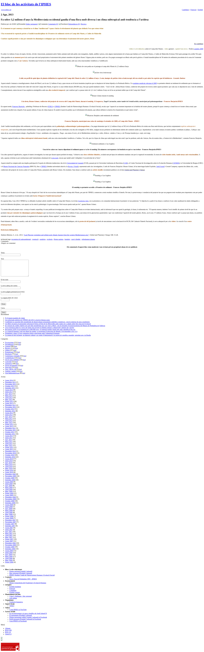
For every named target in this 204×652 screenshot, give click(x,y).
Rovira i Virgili (73, 166)
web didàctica (140, 49)
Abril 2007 (8, 535)
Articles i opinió (10, 371)
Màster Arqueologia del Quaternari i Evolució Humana (27, 583)
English (200, 10)
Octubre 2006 (9, 547)
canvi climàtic (75, 239)
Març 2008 (8, 514)
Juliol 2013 (9, 392)
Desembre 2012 (10, 405)
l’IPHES (57, 106)
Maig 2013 (8, 396)
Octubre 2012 (9, 409)
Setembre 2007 (10, 526)
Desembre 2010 (10, 451)
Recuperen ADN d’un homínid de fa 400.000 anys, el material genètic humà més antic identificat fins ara (40, 329)
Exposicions (9, 352)
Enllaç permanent (32, 24)
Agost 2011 (9, 436)
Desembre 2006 (10, 543)
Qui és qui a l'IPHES (12, 360)
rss (19, 342)
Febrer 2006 (9, 562)
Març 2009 (8, 491)
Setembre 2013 (10, 388)
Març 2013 (8, 399)
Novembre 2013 (10, 384)
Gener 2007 (9, 541)
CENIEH (176, 163)
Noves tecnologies (11, 365)
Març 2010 (8, 468)
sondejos (43, 239)
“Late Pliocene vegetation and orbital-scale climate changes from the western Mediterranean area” (56, 235)
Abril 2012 (8, 420)
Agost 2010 (9, 459)
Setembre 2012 (10, 411)
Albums (7, 628)
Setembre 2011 (10, 434)
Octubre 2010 (9, 455)
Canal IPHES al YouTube (18, 610)
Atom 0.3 (8, 634)
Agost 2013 (9, 390)
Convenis (8, 362)
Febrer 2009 (9, 493)
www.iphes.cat (6, 10)
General (7, 346)
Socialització (9, 344)
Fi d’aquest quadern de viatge (15, 318)
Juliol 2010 (9, 461)
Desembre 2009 (10, 474)
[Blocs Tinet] (2, 638)
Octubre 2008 (9, 501)
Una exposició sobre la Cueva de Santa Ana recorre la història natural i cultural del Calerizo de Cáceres (39, 327)
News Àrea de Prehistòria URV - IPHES (23, 579)
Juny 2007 (8, 531)
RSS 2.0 (8, 632)
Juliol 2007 (9, 530)
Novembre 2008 (10, 499)
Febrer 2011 (9, 447)
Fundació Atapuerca (16, 602)
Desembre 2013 (10, 382)
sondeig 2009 (198, 49)
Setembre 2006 (10, 549)
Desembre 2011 (10, 428)
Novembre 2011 (10, 430)
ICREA (50, 106)
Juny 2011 (8, 440)
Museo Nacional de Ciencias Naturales (16, 166)
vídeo (166, 49)
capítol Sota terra (181, 49)
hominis (67, 239)
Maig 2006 (8, 556)
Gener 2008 (9, 518)
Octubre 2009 (9, 478)
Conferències (9, 358)
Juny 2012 (8, 417)
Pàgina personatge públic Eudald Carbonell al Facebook (28, 617)
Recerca (83, 24)
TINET (11, 606)
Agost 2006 (9, 551)
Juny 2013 (8, 394)
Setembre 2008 (10, 503)
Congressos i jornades (12, 356)
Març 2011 (8, 445)
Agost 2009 (9, 482)
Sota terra (8, 367)
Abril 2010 (8, 466)
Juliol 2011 (8, 438)
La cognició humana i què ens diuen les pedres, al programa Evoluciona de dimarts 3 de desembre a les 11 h (41, 331)
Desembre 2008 (10, 497)
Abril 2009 (8, 489)
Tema (3, 253)
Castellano (185, 10)
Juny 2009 (8, 486)
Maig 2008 (8, 510)
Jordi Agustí (160, 166)
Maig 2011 (8, 442)
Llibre (131, 49)
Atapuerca (8, 363)
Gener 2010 (9, 472)
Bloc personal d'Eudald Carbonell (20, 573)
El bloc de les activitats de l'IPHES (26, 4)
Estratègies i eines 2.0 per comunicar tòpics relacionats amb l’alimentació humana (32, 333)
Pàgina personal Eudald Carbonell (20, 571)
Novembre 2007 (10, 522)
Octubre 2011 (9, 432)
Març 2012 (8, 422)
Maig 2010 (8, 464)
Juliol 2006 (9, 553)
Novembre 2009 (10, 476)
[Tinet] (2, 640)
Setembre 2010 (10, 457)
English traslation (15, 587)
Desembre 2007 (10, 520)
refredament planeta (88, 239)
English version (14, 592)
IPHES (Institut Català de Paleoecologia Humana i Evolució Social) (32, 575)
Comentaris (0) (53, 24)
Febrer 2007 (9, 539)
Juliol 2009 (9, 484)
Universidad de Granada (75, 163)
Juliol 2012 (9, 415)
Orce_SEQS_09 (10, 369)
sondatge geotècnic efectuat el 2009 (145, 83)
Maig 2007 (8, 533)
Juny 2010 (8, 463)
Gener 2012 (9, 426)
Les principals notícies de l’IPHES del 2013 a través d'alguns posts (27, 320)
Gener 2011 (9, 449)
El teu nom (4, 280)
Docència (8, 354)
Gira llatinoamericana (12, 373)
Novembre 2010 (10, 453)
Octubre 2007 (9, 524)
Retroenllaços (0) (74, 24)
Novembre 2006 (10, 545)
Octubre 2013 (9, 386)
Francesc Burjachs (18, 106)
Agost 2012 (9, 413)
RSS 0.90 (8, 630)
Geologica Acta (83, 201)
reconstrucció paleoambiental (21, 239)
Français (193, 10)
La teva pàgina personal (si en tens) (12, 292)
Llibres (7, 350)
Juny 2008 (8, 508)
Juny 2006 (8, 554)
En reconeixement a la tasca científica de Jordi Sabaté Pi (28, 613)
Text (2, 259)
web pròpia (13, 598)
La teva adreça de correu (9, 286)
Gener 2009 (9, 495)
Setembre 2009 (10, 480)
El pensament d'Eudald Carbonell (20, 615)
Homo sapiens (58, 239)
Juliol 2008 (9, 507)
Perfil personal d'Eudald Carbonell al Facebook (25, 619)
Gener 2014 (9, 380)
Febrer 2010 (9, 470)
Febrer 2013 (9, 401)
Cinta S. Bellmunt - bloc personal (20, 596)
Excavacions (9, 342)
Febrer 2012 (9, 424)
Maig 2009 (8, 487)
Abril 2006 (8, 558)
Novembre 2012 (10, 407)
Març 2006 (8, 560)
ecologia (49, 239)
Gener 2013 (9, 403)
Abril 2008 (8, 512)
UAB (125, 163)
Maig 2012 (8, 419)
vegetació (35, 239)
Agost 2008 (9, 505)
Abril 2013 (8, 397)
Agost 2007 (9, 528)
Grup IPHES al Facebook (18, 621)
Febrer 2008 (9, 516)
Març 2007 (8, 537)
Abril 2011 (8, 443)
